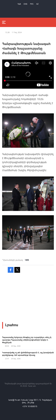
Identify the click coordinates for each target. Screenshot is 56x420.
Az (37, 4)
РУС (31, 4)
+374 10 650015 (29, 406)
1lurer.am (32, 386)
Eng (25, 4)
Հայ (19, 4)
